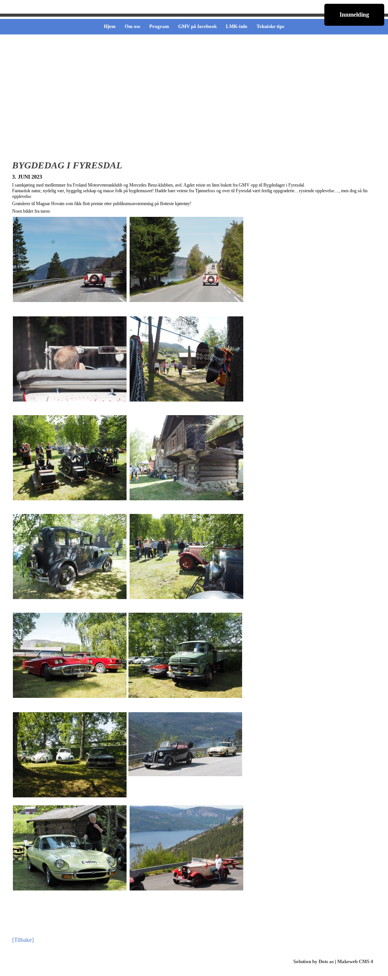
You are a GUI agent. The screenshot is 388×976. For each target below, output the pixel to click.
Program (159, 26)
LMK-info (236, 26)
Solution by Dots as (313, 961)
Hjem (110, 26)
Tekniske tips (270, 26)
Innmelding (354, 14)
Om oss (132, 26)
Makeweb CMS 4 (355, 961)
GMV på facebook (197, 26)
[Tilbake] (23, 940)
